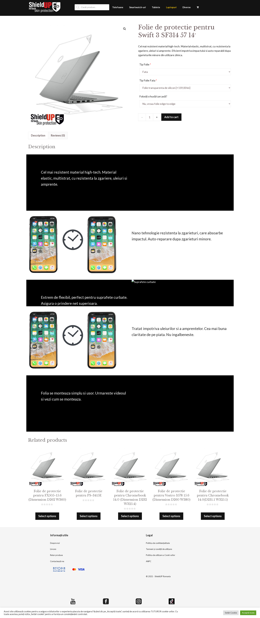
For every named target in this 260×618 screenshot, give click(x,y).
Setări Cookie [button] (231, 613)
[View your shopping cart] (198, 7)
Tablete (156, 7)
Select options (47, 516)
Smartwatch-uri (137, 7)
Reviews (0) (58, 135)
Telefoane (117, 7)
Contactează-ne (57, 561)
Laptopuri (171, 7)
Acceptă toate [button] (248, 613)
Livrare (53, 549)
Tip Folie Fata (148, 80)
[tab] (38, 135)
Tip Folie (145, 64)
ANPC (148, 561)
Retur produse (56, 555)
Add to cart (171, 117)
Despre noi (55, 543)
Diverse (187, 7)
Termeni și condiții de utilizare (159, 549)
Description (38, 135)
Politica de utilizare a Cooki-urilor (160, 555)
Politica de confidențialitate (158, 543)
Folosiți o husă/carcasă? (153, 96)
